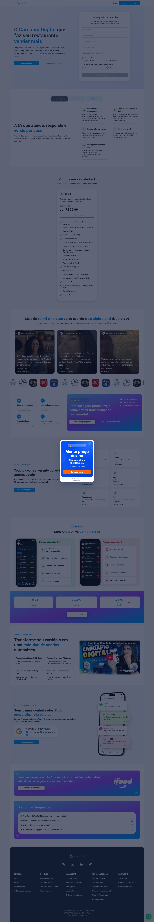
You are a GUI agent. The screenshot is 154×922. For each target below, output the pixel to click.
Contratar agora (77, 472)
